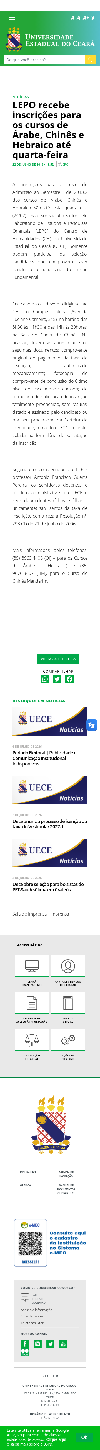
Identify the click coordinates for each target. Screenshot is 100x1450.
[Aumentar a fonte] (85, 17)
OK (84, 1438)
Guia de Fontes (32, 1316)
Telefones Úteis (33, 1322)
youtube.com (63, 1344)
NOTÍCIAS (20, 96)
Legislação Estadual (32, 1057)
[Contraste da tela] (92, 17)
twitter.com (50, 1344)
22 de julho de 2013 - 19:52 (33, 164)
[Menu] (12, 17)
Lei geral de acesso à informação (32, 1020)
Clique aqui (56, 1440)
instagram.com (38, 1344)
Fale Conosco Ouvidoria (39, 1299)
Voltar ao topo (55, 659)
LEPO (65, 164)
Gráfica (25, 1185)
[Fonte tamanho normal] (72, 17)
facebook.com (25, 1344)
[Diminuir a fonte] (79, 17)
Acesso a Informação (36, 1309)
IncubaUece (28, 1172)
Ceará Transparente (32, 983)
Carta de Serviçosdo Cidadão (68, 983)
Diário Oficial (68, 1020)
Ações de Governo (68, 1057)
